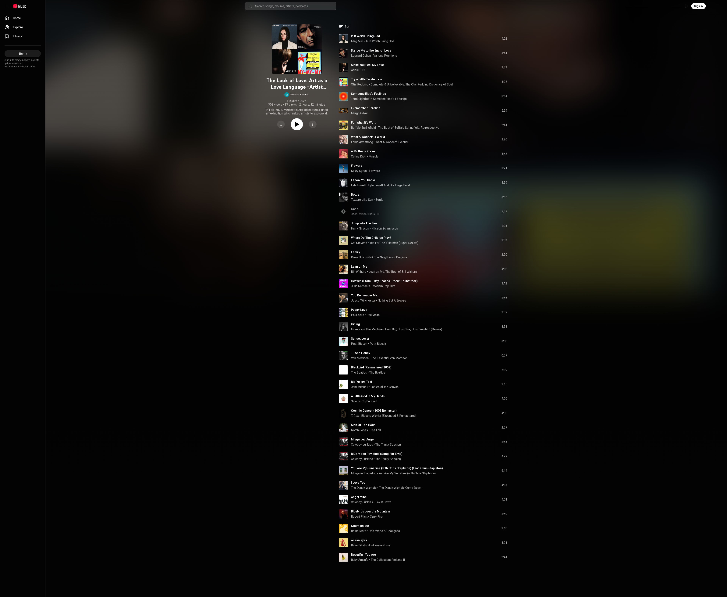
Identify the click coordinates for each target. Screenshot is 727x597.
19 (363, 70)
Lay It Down (383, 502)
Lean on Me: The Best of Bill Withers (393, 271)
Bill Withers (358, 271)
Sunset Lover (360, 338)
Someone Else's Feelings (368, 94)
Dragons (401, 257)
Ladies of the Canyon (385, 387)
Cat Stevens (359, 243)
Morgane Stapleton (363, 473)
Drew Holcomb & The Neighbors (372, 257)
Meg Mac (357, 41)
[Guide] (7, 6)
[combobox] (295, 6)
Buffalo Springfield (363, 127)
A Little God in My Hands (368, 396)
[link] (23, 18)
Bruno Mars (358, 531)
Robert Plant (359, 516)
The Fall (375, 430)
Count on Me (360, 526)
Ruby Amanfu (359, 560)
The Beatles (359, 372)
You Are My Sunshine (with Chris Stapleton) (407, 473)
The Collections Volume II (388, 560)
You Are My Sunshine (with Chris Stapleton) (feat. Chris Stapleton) (397, 468)
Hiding (355, 324)
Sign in (698, 6)
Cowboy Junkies (362, 444)
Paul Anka (357, 315)
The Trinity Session (388, 444)
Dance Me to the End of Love (371, 50)
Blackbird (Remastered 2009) (371, 367)
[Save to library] (281, 124)
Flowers (356, 166)
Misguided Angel (362, 439)
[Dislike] (483, 38)
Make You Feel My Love (367, 65)
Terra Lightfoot (361, 99)
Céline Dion (358, 156)
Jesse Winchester (363, 300)
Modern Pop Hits (384, 286)
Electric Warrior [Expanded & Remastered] (388, 416)
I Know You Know (363, 180)
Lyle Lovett (358, 185)
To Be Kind (369, 401)
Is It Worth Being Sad (365, 36)
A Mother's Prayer (363, 151)
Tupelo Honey (360, 353)
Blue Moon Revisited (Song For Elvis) (377, 454)
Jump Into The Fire (364, 223)
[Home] (19, 6)
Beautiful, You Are (363, 554)
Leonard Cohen (361, 55)
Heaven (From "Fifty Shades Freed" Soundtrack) (384, 281)
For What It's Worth (364, 122)
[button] (296, 95)
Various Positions (385, 55)
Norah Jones (359, 430)
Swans (355, 401)
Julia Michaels (360, 286)
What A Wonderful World (368, 137)
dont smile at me (379, 545)
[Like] (475, 38)
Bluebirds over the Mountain (370, 511)
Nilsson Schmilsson (384, 228)
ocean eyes (359, 540)
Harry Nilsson (360, 228)
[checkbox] (504, 38)
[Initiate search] (250, 6)
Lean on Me (359, 266)
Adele (355, 70)
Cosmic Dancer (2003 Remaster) (374, 410)
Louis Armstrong (362, 142)
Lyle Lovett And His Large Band (389, 185)
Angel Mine (359, 497)
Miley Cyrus (359, 171)
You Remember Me (364, 295)
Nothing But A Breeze (392, 300)
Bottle (355, 194)
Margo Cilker (359, 113)
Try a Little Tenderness (367, 79)
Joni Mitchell (359, 387)
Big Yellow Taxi (361, 382)
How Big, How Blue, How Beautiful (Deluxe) (413, 329)
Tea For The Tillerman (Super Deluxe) (394, 243)
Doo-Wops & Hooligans (384, 531)
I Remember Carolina (365, 108)
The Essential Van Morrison (389, 358)
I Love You (358, 482)
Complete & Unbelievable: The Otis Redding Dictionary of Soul (412, 84)
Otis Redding (359, 84)
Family (355, 252)
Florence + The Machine (367, 329)
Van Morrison (360, 358)
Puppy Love (359, 310)
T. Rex (355, 416)
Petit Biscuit (359, 344)
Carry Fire (376, 516)
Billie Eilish (358, 545)
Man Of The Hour (363, 425)
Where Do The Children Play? (371, 238)
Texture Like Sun (362, 199)
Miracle (373, 156)
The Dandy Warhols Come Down (400, 488)
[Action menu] (312, 124)
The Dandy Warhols (364, 488)
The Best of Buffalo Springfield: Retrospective (408, 127)
